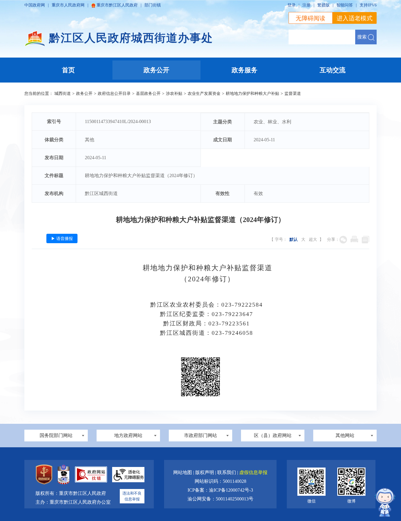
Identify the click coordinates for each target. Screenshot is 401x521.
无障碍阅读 (311, 18)
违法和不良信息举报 (131, 496)
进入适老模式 (355, 18)
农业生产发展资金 (204, 93)
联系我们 (227, 472)
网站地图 (183, 472)
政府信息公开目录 (114, 93)
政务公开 (84, 93)
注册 (306, 5)
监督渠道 (292, 93)
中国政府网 (34, 5)
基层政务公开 (148, 93)
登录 (291, 5)
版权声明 (205, 472)
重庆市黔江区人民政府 (117, 5)
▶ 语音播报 (62, 238)
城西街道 (62, 93)
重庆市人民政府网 (68, 5)
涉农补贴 (174, 93)
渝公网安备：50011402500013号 (220, 498)
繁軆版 (323, 5)
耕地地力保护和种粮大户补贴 (252, 93)
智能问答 (344, 5)
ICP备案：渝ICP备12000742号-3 (220, 490)
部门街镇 (152, 5)
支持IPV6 (368, 5)
